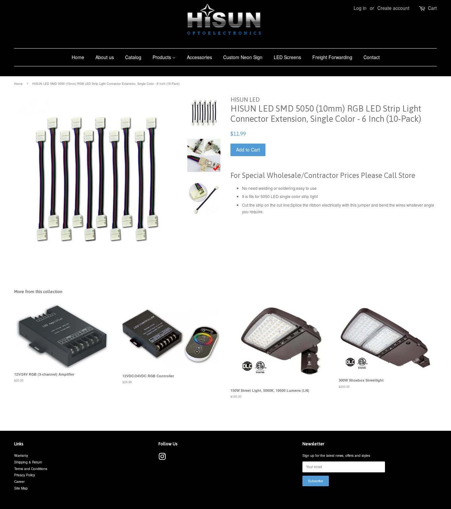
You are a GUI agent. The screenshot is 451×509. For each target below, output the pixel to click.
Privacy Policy (24, 474)
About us (104, 57)
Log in (360, 8)
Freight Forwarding (332, 57)
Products (162, 57)
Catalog (133, 57)
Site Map (21, 488)
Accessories (199, 57)
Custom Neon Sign (242, 57)
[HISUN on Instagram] (162, 458)
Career (19, 481)
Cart (432, 8)
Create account (393, 8)
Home (78, 57)
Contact (372, 57)
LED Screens (287, 57)
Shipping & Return (28, 461)
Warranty (21, 455)
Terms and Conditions (30, 468)
